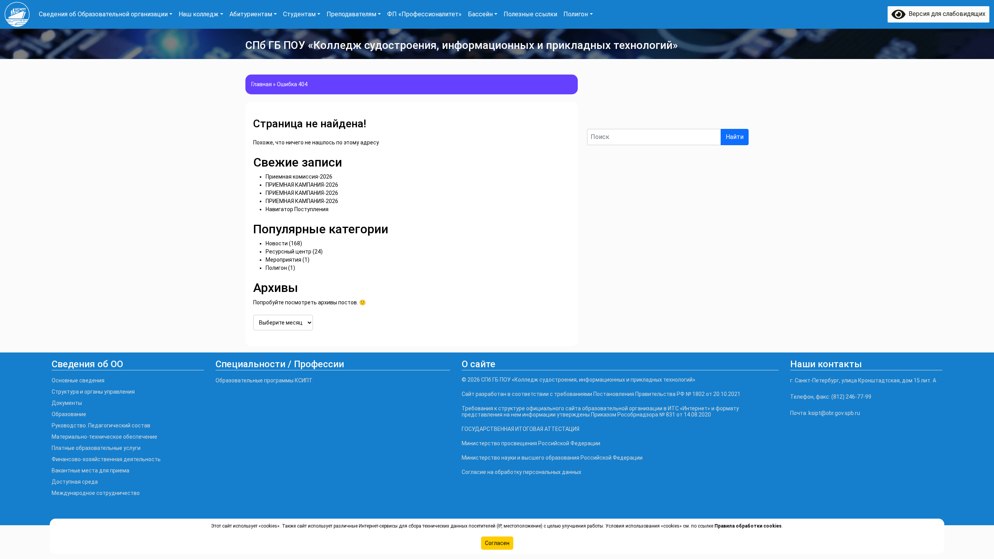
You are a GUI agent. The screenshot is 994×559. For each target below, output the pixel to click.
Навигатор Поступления (297, 209)
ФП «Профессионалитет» (424, 14)
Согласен (497, 543)
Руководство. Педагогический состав (101, 425)
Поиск (596, 122)
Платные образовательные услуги (96, 448)
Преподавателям (351, 14)
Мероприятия (283, 260)
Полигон (575, 14)
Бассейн (480, 14)
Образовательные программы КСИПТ (264, 380)
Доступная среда (75, 482)
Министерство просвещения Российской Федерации (531, 443)
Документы (67, 403)
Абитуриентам (250, 14)
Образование (69, 414)
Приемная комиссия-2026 (299, 177)
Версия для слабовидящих (945, 13)
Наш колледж (199, 14)
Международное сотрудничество (96, 493)
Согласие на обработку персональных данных (521, 472)
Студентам (299, 14)
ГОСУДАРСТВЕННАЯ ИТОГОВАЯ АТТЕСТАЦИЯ (520, 429)
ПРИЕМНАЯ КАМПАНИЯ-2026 (302, 185)
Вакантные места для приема (90, 470)
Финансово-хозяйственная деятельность (106, 459)
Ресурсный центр (288, 251)
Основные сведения (78, 380)
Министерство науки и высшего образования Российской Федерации (552, 458)
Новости (277, 243)
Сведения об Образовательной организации (103, 14)
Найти (735, 137)
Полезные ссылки (530, 14)
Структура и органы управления (93, 392)
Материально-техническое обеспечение (104, 437)
